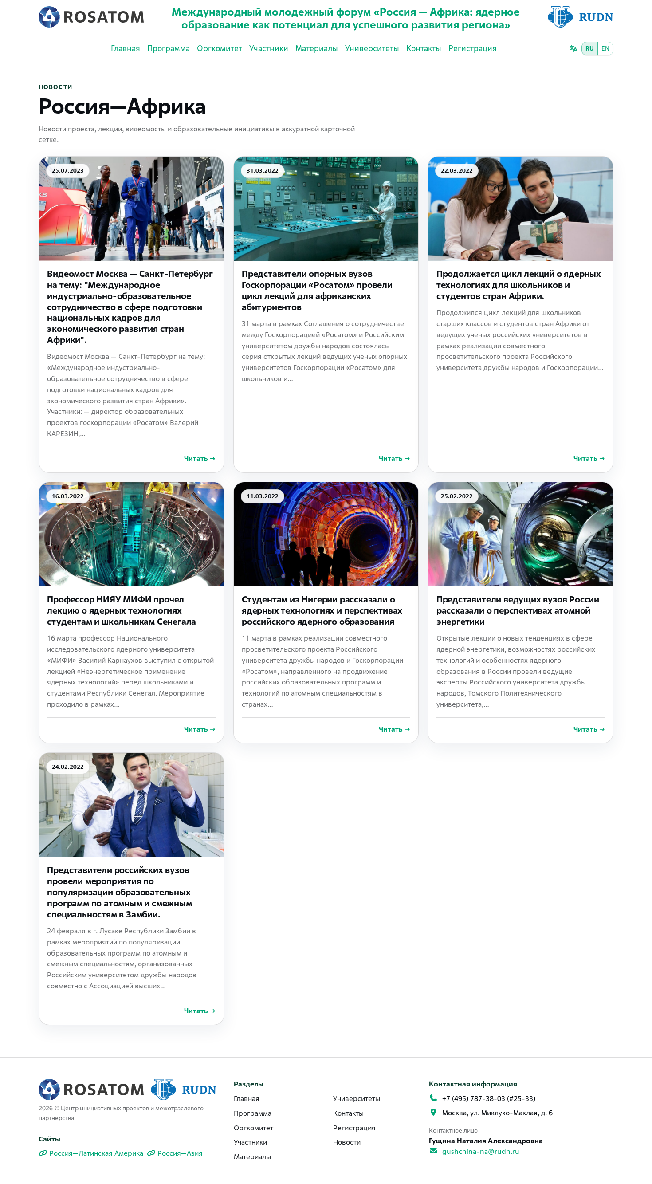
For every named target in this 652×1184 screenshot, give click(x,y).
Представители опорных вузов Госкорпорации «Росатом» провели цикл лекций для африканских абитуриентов (317, 290)
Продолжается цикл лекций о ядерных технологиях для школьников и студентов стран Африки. (518, 285)
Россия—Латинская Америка (96, 1153)
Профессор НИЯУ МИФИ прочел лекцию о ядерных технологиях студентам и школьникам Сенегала (121, 610)
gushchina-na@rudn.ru (480, 1151)
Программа (168, 48)
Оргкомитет (219, 48)
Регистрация (472, 48)
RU (589, 48)
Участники (268, 48)
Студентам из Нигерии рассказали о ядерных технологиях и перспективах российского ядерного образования (322, 610)
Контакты (423, 48)
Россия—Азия (180, 1153)
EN (605, 48)
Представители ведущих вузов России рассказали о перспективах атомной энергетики (517, 610)
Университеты (372, 48)
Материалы (316, 48)
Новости (347, 1142)
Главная (125, 48)
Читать (200, 458)
